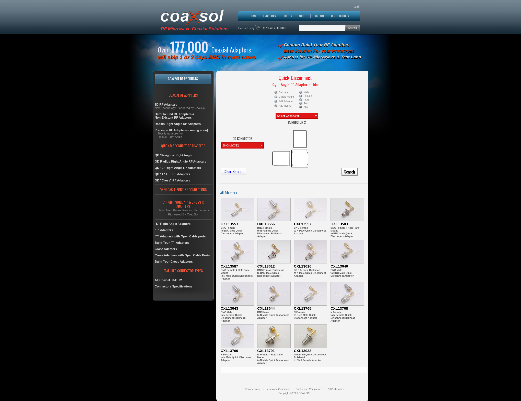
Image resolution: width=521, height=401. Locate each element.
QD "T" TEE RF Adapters (172, 174)
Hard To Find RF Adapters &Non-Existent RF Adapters (175, 115)
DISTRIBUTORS (340, 16)
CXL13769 (229, 351)
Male (306, 92)
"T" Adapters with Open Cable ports (180, 236)
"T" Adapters (164, 230)
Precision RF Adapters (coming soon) (181, 130)
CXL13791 (266, 351)
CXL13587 (229, 266)
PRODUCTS (269, 16)
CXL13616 (302, 266)
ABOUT (303, 16)
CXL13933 (302, 351)
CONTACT (318, 16)
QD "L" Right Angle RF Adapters (178, 167)
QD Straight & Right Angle (173, 155)
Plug (306, 99)
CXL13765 (302, 308)
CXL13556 (266, 224)
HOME (253, 16)
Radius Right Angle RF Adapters (178, 124)
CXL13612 (266, 266)
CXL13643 (229, 308)
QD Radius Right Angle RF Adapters (180, 161)
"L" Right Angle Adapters (172, 223)
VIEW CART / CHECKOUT (275, 28)
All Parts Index (336, 389)
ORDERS (287, 16)
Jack (306, 103)
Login (357, 6)
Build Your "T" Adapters (172, 242)
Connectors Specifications (173, 286)
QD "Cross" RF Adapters (172, 180)
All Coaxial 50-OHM (168, 280)
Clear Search (233, 171)
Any (306, 107)
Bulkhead (284, 92)
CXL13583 (339, 224)
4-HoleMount (286, 101)
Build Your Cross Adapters (174, 261)
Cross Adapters (166, 249)
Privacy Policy (252, 389)
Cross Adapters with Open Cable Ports (182, 255)
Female (308, 96)
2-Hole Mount (286, 96)
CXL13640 (339, 266)
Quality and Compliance (309, 389)
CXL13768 (339, 308)
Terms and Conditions (278, 389)
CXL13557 (302, 224)
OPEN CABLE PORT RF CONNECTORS (183, 189)
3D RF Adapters (166, 104)
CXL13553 (229, 224)
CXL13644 (266, 308)
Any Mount (285, 105)
